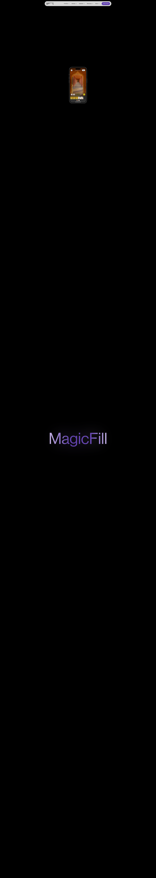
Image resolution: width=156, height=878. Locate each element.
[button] (66, 3)
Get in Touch (106, 3)
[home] (50, 3)
